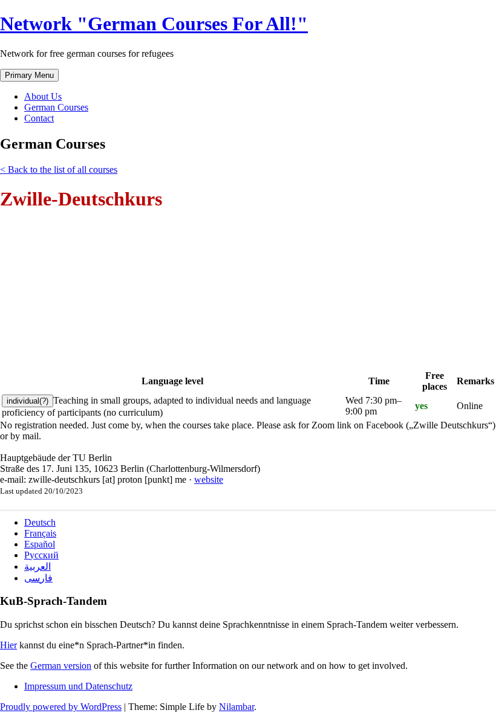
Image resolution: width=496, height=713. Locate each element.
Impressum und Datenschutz (78, 686)
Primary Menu (29, 75)
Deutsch (40, 522)
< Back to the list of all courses (58, 169)
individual (27, 400)
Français (40, 533)
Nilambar (236, 707)
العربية (37, 566)
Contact (39, 118)
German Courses (56, 107)
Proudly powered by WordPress (61, 707)
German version (60, 665)
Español (39, 544)
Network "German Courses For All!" (154, 23)
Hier (8, 645)
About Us (43, 96)
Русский (41, 555)
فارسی (38, 578)
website (208, 479)
